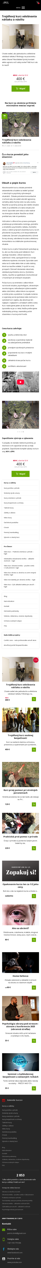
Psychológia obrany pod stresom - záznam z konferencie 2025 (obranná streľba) (20, 1026)
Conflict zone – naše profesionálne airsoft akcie (20, 640)
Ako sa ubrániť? (20, 928)
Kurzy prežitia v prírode (11, 488)
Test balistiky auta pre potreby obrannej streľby (17, 1200)
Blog (5, 596)
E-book (6, 527)
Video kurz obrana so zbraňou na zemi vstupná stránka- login (20, 574)
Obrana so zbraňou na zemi (11, 1192)
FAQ (5, 626)
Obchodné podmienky (11, 611)
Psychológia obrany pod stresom (12, 1209)
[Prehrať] (5, 390)
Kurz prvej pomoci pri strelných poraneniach (21, 791)
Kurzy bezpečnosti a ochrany (13, 503)
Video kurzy (8, 518)
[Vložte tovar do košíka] (34, 699)
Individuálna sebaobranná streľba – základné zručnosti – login (19, 560)
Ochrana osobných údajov (13, 621)
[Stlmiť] (29, 390)
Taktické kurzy (9, 508)
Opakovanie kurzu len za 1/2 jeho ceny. (20, 885)
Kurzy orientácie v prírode (12, 498)
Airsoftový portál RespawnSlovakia (15, 645)
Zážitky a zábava (9, 513)
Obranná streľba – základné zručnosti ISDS (16, 1203)
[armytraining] (5, 2)
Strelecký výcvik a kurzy (12, 493)
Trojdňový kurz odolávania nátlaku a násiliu (16, 141)
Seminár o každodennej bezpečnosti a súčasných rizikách (20, 1075)
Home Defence (20, 976)
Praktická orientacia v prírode (11, 1198)
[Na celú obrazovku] (36, 390)
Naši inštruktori (9, 601)
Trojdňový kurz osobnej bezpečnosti (20, 736)
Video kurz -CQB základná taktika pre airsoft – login (19, 586)
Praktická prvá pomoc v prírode (20, 836)
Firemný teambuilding (11, 532)
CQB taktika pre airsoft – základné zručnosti (16, 1207)
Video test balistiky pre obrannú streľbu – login (19, 580)
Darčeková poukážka (11, 522)
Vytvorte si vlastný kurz (11, 537)
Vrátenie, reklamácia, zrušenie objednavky (18, 616)
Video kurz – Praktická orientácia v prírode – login (19, 553)
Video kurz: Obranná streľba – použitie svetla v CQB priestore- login (19, 567)
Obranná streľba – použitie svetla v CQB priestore (18, 1195)
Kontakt (6, 606)
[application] (20, 382)
